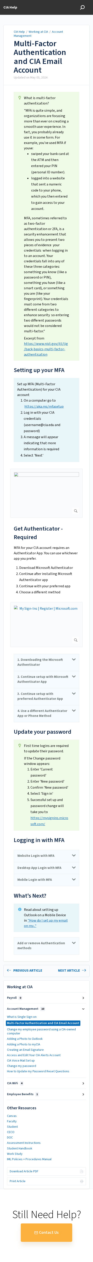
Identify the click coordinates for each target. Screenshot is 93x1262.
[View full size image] (46, 493)
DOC (10, 1137)
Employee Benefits (22, 1094)
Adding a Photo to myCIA (23, 1044)
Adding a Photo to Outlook (25, 1039)
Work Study (15, 1154)
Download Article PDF (24, 1171)
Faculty (12, 1121)
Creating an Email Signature (25, 1050)
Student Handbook (19, 1148)
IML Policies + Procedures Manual (29, 1159)
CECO (10, 1132)
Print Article (18, 1181)
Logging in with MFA (39, 840)
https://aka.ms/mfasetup (44, 406)
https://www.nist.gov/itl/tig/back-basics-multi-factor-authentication (46, 349)
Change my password (21, 1066)
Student (12, 1127)
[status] (46, 226)
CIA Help (20, 32)
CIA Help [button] (10, 7)
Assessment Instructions (24, 1143)
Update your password (42, 732)
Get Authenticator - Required (38, 532)
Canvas (12, 1116)
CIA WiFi (14, 1083)
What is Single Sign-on (22, 1017)
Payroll (14, 998)
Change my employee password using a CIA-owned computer (41, 1031)
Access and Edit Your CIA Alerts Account (33, 1055)
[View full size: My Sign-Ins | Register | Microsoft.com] (46, 625)
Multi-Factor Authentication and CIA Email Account (40, 57)
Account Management (25, 1009)
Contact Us (49, 1232)
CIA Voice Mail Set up (21, 1060)
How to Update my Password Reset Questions (38, 1071)
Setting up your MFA (39, 370)
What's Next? (30, 896)
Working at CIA (38, 32)
